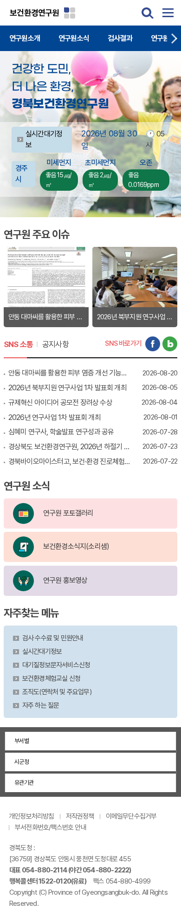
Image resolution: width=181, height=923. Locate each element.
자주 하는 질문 (40, 705)
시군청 (21, 761)
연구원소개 (24, 38)
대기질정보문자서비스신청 (56, 665)
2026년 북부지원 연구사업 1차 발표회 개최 (67, 387)
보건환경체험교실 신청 (51, 678)
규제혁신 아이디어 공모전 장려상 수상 (60, 402)
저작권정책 (80, 816)
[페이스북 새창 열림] (152, 343)
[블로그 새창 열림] (169, 343)
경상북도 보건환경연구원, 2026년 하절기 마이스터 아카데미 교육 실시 (69, 446)
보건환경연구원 (34, 13)
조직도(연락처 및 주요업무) (56, 692)
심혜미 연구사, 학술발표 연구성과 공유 (61, 431)
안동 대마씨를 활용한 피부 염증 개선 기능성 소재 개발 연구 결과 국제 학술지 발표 (69, 372)
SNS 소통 (18, 344)
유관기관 (23, 782)
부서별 (21, 740)
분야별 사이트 (69, 13)
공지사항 (55, 344)
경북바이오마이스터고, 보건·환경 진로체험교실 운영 (69, 461)
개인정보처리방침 (31, 816)
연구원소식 (73, 38)
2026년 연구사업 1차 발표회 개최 (54, 417)
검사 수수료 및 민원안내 (53, 638)
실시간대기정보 (42, 651)
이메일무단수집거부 (131, 816)
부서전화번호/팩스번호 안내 (50, 827)
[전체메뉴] (168, 13)
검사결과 (120, 38)
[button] (174, 38)
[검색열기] (148, 13)
